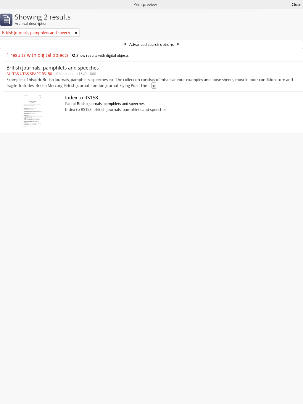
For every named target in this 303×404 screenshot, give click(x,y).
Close (296, 4)
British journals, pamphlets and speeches (53, 67)
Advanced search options (151, 44)
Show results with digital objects (102, 55)
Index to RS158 (81, 97)
